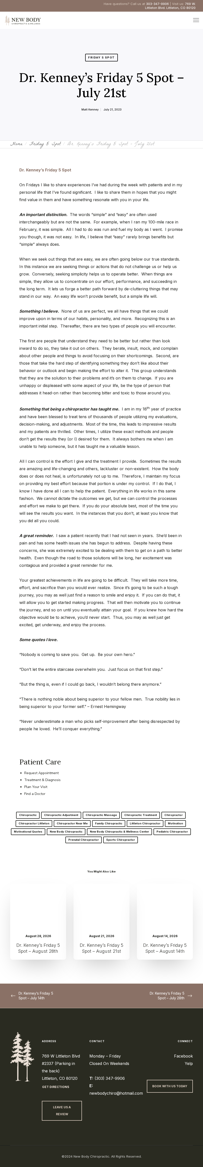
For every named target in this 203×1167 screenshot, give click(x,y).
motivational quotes (28, 831)
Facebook (183, 1056)
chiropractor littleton (34, 823)
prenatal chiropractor (83, 839)
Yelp (189, 1063)
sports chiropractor (120, 839)
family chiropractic (108, 823)
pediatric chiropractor (172, 831)
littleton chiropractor (145, 823)
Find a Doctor (34, 793)
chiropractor (173, 815)
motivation (175, 823)
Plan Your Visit (35, 787)
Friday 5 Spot (101, 57)
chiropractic (28, 815)
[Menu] (194, 20)
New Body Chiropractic (66, 831)
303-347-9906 (157, 4)
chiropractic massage (101, 815)
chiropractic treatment (140, 815)
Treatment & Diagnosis (42, 780)
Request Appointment (41, 773)
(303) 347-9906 (110, 1078)
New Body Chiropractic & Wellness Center (119, 831)
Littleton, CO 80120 (59, 1078)
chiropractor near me (72, 823)
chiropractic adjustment (61, 815)
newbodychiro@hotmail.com (116, 1093)
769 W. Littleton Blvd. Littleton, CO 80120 (170, 6)
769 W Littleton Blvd (61, 1056)
